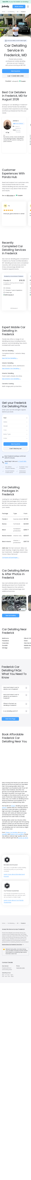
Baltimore (5, 638)
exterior (4, 807)
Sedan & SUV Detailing (17, 834)
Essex (26, 641)
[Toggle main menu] (27, 6)
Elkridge (4, 648)
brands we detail (23, 838)
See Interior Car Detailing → (11, 368)
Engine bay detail (18, 550)
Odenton (27, 648)
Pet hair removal (14, 548)
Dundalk (5, 645)
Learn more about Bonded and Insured (14, 875)
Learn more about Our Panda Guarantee (13, 901)
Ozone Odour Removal (9, 554)
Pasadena (5, 641)
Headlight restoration (20, 552)
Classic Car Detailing (12, 832)
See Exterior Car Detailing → (11, 379)
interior (13, 806)
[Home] (5, 6)
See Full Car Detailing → (10, 358)
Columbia (5, 643)
